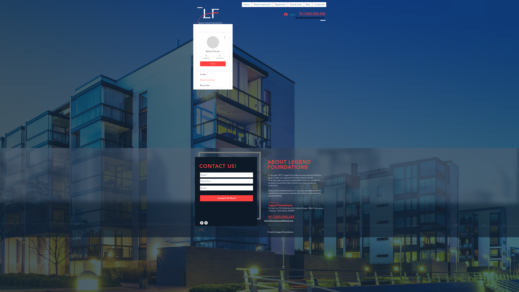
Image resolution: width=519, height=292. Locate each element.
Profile (203, 74)
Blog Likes (204, 85)
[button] (262, 4)
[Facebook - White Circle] (201, 223)
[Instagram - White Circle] (206, 223)
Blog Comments (207, 80)
